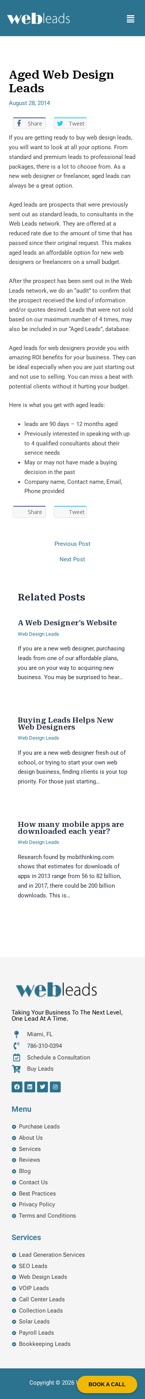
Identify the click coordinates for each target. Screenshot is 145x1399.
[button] (130, 19)
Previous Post (72, 544)
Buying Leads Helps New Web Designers (66, 723)
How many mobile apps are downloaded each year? (71, 827)
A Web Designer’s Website (67, 623)
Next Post (72, 559)
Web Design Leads (38, 634)
